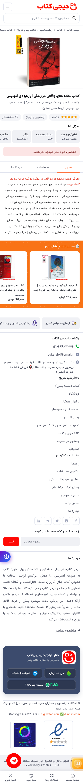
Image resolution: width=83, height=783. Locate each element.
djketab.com (72, 714)
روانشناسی (46, 30)
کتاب (59, 30)
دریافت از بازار (56, 673)
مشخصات (43, 167)
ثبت (11, 542)
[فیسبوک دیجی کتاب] (76, 521)
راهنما (75, 463)
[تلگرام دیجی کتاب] (48, 521)
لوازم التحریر (72, 417)
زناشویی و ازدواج (26, 30)
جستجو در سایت (68, 441)
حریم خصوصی (70, 495)
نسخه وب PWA (34, 685)
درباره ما (74, 511)
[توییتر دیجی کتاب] (57, 521)
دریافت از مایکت (21, 673)
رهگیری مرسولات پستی (64, 479)
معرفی (68, 167)
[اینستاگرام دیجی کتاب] (66, 521)
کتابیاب (74, 449)
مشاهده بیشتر (66, 630)
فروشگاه (74, 394)
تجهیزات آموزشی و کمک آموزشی (58, 425)
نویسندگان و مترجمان (65, 409)
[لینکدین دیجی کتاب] (38, 521)
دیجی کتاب (73, 30)
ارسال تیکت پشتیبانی (65, 487)
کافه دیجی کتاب (69, 433)
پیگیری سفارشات (68, 471)
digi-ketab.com (50, 714)
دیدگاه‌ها (16, 167)
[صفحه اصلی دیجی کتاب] (53, 7)
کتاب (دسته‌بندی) (67, 386)
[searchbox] (41, 18)
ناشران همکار (71, 401)
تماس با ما (72, 503)
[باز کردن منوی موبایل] (7, 7)
